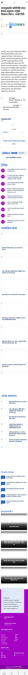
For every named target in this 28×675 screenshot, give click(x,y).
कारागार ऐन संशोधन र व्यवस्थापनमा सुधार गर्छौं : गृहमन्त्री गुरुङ (14, 366)
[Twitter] (21, 132)
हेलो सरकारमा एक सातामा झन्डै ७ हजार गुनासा (13, 295)
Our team (3, 636)
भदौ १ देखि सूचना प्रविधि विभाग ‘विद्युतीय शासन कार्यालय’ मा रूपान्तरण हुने (13, 272)
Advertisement (4, 638)
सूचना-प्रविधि (3, 657)
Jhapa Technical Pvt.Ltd (17, 668)
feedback (3, 641)
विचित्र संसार (3, 656)
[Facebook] (23, 132)
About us (3, 635)
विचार (2, 654)
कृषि (2, 653)
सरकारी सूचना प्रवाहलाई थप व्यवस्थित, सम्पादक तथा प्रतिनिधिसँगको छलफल (13, 319)
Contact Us (3, 639)
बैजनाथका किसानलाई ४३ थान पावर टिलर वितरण (12, 249)
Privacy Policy (4, 644)
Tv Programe (4, 642)
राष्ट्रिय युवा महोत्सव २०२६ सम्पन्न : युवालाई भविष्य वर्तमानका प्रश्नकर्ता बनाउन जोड (14, 342)
